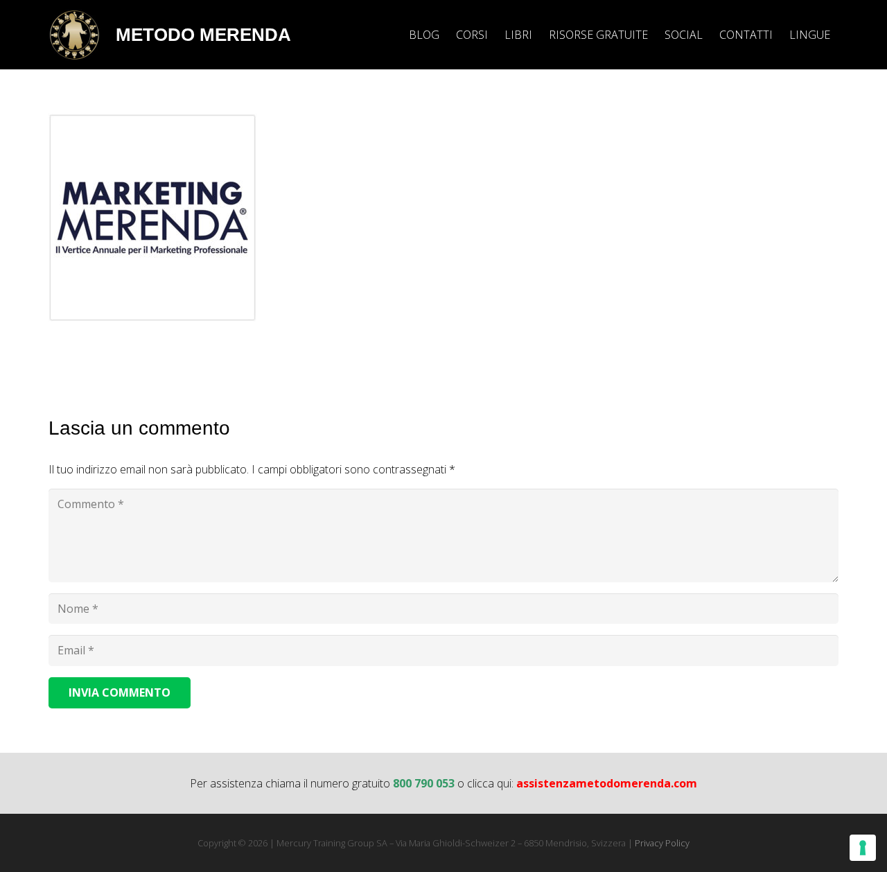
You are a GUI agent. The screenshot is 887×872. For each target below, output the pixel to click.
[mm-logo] (74, 35)
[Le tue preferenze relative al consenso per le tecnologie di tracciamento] (863, 848)
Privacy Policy (662, 843)
